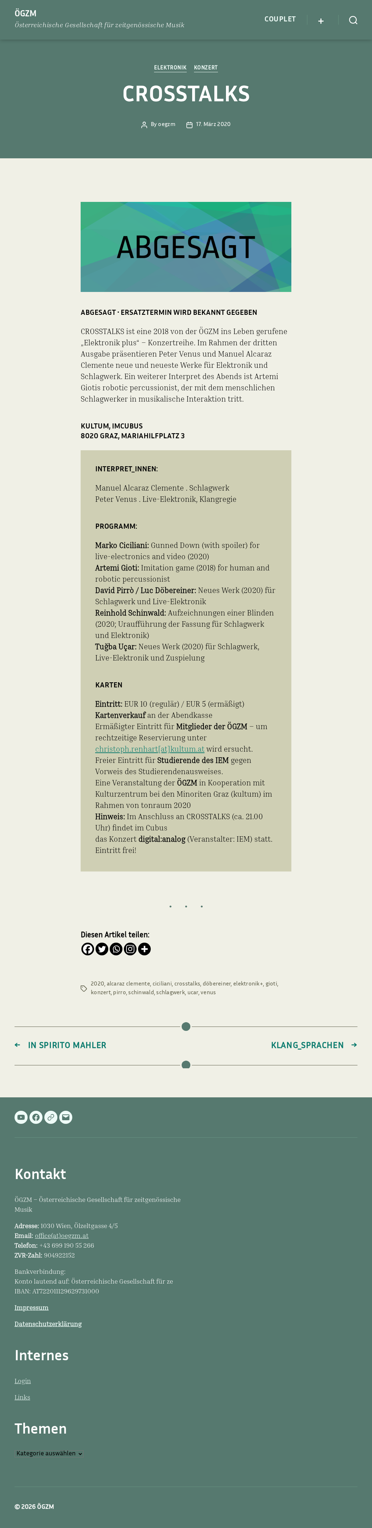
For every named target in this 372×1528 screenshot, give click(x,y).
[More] (144, 949)
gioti (271, 984)
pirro (119, 993)
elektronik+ (248, 984)
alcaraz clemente (128, 984)
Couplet (280, 19)
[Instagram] (130, 949)
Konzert (206, 68)
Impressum (32, 1308)
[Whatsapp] (116, 949)
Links (22, 1398)
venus (208, 993)
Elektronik (170, 68)
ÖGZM (26, 14)
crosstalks (187, 984)
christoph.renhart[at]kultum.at (150, 750)
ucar (192, 993)
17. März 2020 (213, 124)
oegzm (166, 124)
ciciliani (162, 984)
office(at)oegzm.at (62, 1236)
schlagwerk (170, 993)
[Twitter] (102, 949)
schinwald (141, 993)
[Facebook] (87, 949)
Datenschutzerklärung (48, 1325)
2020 (97, 984)
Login (23, 1382)
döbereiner (217, 984)
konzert (101, 993)
